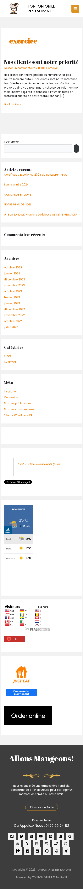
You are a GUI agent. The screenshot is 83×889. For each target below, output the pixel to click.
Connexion (11, 397)
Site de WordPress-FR (18, 415)
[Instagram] (31, 836)
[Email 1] (46, 843)
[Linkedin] (60, 836)
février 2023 (12, 297)
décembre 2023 (14, 279)
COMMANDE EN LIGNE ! (18, 195)
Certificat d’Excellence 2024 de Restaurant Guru (36, 175)
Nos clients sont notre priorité (41, 61)
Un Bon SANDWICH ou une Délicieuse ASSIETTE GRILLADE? (40, 214)
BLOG (41, 68)
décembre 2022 (14, 309)
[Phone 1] (56, 843)
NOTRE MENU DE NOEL (17, 204)
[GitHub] (47, 851)
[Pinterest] (50, 836)
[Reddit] (37, 851)
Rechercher (11, 142)
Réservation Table (41, 807)
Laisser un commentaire (19, 68)
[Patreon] (18, 851)
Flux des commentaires (19, 409)
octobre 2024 (13, 267)
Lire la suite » (12, 104)
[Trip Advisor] (17, 843)
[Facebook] (12, 836)
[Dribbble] (36, 843)
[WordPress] (56, 851)
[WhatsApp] (65, 843)
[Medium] (27, 851)
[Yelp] (27, 843)
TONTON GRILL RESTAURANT (41, 8)
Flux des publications (17, 403)
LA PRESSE (10, 362)
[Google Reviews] (70, 836)
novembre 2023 (14, 285)
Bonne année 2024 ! (17, 184)
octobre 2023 (13, 291)
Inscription (10, 391)
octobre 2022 (13, 321)
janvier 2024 (12, 273)
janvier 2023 (12, 303)
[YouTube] (41, 836)
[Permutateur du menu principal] (75, 9)
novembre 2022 (14, 315)
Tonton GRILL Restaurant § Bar (38, 464)
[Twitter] (21, 836)
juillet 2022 (11, 327)
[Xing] (66, 851)
